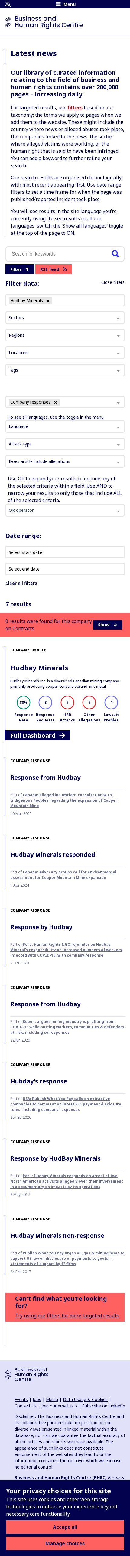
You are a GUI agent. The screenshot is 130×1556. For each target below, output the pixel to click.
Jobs (37, 1399)
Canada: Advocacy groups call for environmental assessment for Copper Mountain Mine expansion (63, 874)
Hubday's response (38, 1081)
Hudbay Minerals (39, 667)
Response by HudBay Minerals (55, 1158)
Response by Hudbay (41, 927)
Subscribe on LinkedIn (103, 1406)
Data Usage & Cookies (85, 1399)
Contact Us (26, 1406)
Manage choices (65, 1543)
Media (52, 1399)
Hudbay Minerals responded (52, 854)
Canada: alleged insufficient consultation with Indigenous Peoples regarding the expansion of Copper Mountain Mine (63, 800)
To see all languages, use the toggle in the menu (56, 417)
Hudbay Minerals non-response (57, 1235)
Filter (15, 269)
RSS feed (49, 269)
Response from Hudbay (45, 777)
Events (21, 1399)
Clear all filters (21, 583)
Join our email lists (59, 1406)
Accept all (65, 1527)
